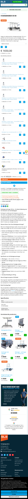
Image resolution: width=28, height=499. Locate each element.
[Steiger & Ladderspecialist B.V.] (3, 2)
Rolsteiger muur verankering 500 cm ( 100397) (12, 132)
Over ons (5, 404)
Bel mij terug (17, 463)
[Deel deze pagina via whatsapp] (8, 206)
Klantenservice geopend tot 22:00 (10, 196)
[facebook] (2, 453)
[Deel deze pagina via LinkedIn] (6, 206)
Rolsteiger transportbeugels (19, 330)
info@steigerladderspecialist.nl (9, 451)
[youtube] (13, 453)
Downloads (3, 474)
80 (11, 413)
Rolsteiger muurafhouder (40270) (9, 140)
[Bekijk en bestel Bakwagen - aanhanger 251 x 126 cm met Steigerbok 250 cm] (25, 358)
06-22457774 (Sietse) (7, 449)
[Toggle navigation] (26, 2)
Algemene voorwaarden (6, 460)
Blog (2, 461)
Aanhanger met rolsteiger (5, 352)
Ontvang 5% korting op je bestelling (10, 197)
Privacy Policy (4, 465)
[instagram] (10, 453)
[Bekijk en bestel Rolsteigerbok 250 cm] (11, 335)
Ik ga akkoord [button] (14, 491)
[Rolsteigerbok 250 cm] (7, 322)
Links (2, 463)
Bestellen (17, 472)
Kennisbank (3, 467)
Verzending (17, 476)
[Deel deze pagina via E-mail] (2, 206)
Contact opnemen (19, 460)
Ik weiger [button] (14, 494)
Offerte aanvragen (7, 182)
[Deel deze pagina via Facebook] (4, 206)
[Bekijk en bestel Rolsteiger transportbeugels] (25, 335)
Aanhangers (4, 13)
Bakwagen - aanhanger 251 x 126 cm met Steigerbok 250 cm (20, 352)
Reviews (15, 413)
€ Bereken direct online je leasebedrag (10, 192)
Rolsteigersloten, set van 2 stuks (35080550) (11, 150)
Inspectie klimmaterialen (6, 476)
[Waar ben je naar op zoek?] (25, 5)
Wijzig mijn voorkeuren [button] (14, 496)
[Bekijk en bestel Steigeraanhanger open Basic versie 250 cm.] (11, 380)
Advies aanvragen (18, 1)
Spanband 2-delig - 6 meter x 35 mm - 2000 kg (12, 159)
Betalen (16, 474)
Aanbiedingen (4, 472)
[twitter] (4, 453)
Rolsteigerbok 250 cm (6, 330)
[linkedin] (7, 453)
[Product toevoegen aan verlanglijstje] (14, 186)
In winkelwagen (4, 179)
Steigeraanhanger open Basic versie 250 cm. (6, 375)
